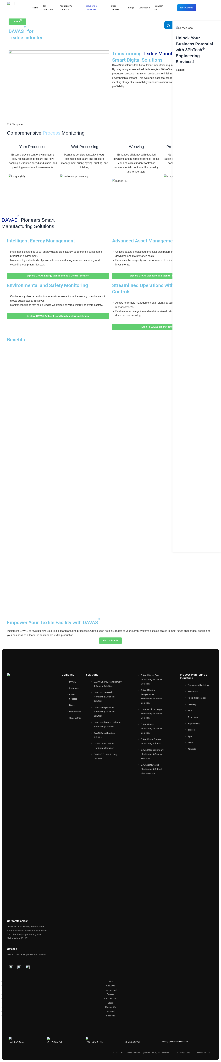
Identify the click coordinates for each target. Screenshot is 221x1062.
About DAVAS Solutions (66, 7)
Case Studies (115, 7)
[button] (17, 21)
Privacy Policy (183, 1053)
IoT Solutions (48, 7)
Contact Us (159, 7)
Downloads (144, 7)
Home (35, 7)
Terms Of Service (202, 1053)
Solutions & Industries (91, 7)
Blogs (131, 7)
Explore (180, 69)
